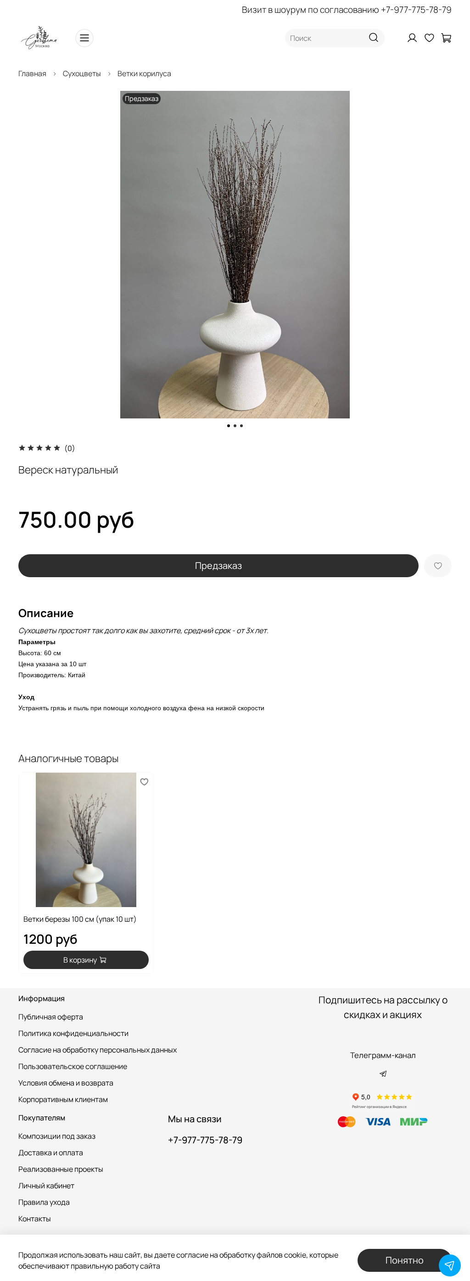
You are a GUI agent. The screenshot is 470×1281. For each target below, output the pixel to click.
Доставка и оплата (50, 1152)
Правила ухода (44, 1202)
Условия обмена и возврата (65, 1083)
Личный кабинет (46, 1186)
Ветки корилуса (144, 73)
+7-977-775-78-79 (416, 10)
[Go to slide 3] (241, 425)
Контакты (34, 1219)
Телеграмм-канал (383, 1055)
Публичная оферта (50, 1017)
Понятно (405, 1260)
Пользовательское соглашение (72, 1066)
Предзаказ (218, 565)
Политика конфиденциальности (73, 1033)
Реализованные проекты (60, 1169)
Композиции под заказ (56, 1136)
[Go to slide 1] (228, 425)
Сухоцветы (82, 73)
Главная (32, 73)
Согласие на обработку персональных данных (97, 1050)
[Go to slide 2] (235, 425)
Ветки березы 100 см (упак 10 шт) (80, 919)
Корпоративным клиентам (63, 1099)
